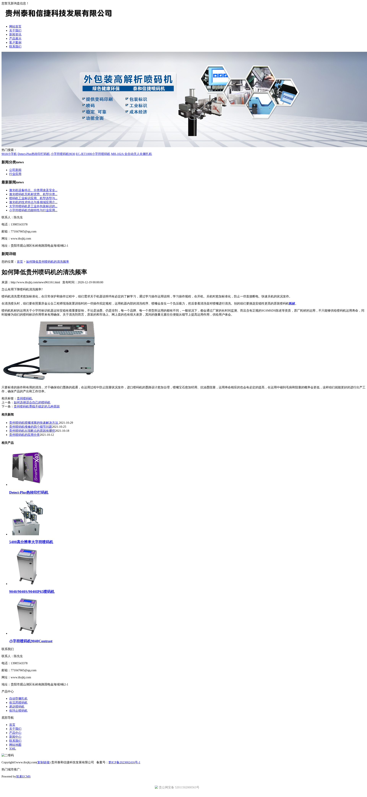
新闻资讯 (15, 34)
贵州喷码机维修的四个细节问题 (30, 426)
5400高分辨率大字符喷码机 (31, 542)
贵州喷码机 (24, 398)
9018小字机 (9, 154)
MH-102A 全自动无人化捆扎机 (131, 154)
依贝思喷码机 (18, 702)
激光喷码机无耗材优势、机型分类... (33, 194)
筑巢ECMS (23, 776)
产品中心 (15, 732)
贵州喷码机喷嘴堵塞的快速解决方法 (34, 422)
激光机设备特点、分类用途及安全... (33, 190)
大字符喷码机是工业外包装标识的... (33, 206)
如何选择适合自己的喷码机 (32, 402)
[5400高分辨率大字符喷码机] (27, 534)
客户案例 (15, 42)
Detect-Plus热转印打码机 (34, 154)
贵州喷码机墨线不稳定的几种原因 (37, 406)
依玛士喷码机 (18, 710)
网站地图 (15, 744)
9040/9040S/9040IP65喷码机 (31, 592)
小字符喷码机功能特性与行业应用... (33, 210)
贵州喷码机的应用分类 (24, 434)
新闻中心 (15, 736)
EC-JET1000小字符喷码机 (93, 154)
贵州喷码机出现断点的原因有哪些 (32, 430)
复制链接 (43, 762)
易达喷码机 (16, 706)
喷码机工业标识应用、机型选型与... (33, 198)
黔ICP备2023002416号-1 (124, 762)
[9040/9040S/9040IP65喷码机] (27, 583)
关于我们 (15, 30)
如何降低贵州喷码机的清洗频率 (47, 261)
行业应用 (15, 174)
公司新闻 (15, 170)
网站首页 (15, 26)
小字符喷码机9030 (63, 154)
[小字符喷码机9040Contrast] (27, 633)
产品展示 (15, 38)
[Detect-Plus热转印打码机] (27, 484)
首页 (20, 261)
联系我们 (15, 46)
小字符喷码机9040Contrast (30, 641)
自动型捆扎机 (18, 698)
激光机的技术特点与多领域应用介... (33, 202)
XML (12, 748)
